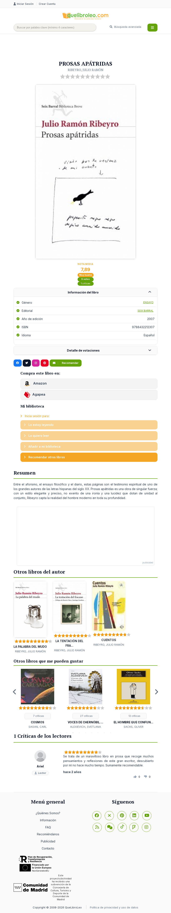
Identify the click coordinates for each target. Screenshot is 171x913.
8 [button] (104, 733)
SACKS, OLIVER (133, 726)
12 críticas (134, 715)
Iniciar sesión (25, 3)
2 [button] (67, 733)
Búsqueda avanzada (127, 26)
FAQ (48, 827)
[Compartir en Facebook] (18, 363)
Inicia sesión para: (36, 416)
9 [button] (110, 733)
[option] (38, 699)
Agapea (38, 394)
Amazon (39, 383)
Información (48, 820)
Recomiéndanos (48, 834)
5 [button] (85, 733)
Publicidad (48, 841)
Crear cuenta (47, 3)
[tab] (85, 292)
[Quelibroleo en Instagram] (36, 363)
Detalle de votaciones (83, 350)
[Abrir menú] (152, 28)
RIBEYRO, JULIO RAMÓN (85, 70)
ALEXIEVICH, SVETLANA (85, 726)
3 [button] (73, 733)
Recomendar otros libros (46, 457)
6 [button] (92, 733)
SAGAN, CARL (38, 726)
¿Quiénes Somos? (48, 813)
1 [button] (60, 733)
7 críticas (38, 715)
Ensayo (148, 302)
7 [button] (98, 733)
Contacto (48, 848)
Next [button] (156, 692)
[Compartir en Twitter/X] (27, 363)
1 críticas (85, 283)
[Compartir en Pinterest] (45, 363)
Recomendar (69, 362)
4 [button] (79, 733)
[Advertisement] (89, 47)
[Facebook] (96, 815)
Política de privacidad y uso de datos (114, 907)
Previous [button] (15, 692)
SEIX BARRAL (145, 310)
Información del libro (83, 292)
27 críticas (86, 715)
